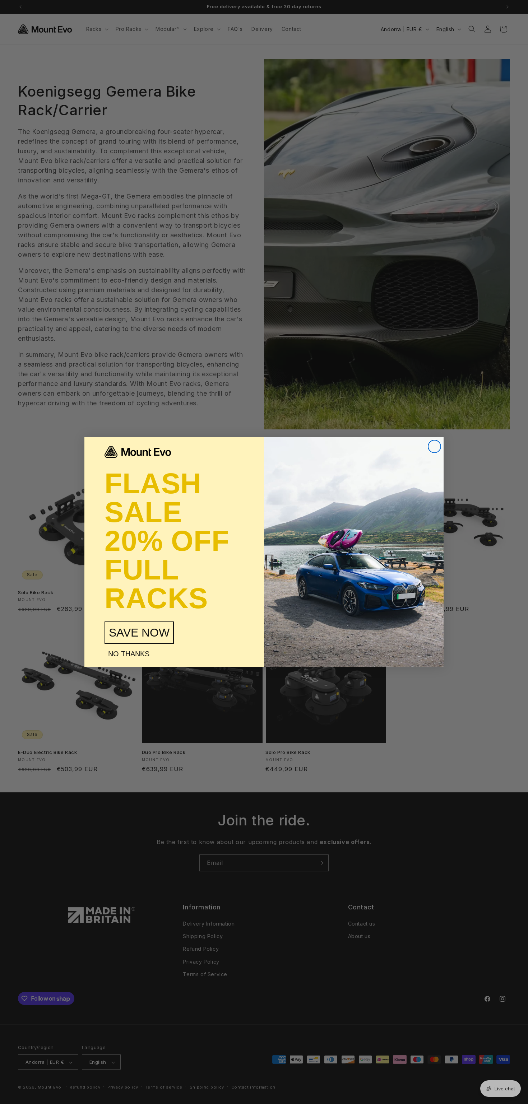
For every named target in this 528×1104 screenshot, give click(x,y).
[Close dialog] (434, 446)
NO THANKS (128, 654)
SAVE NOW (139, 632)
